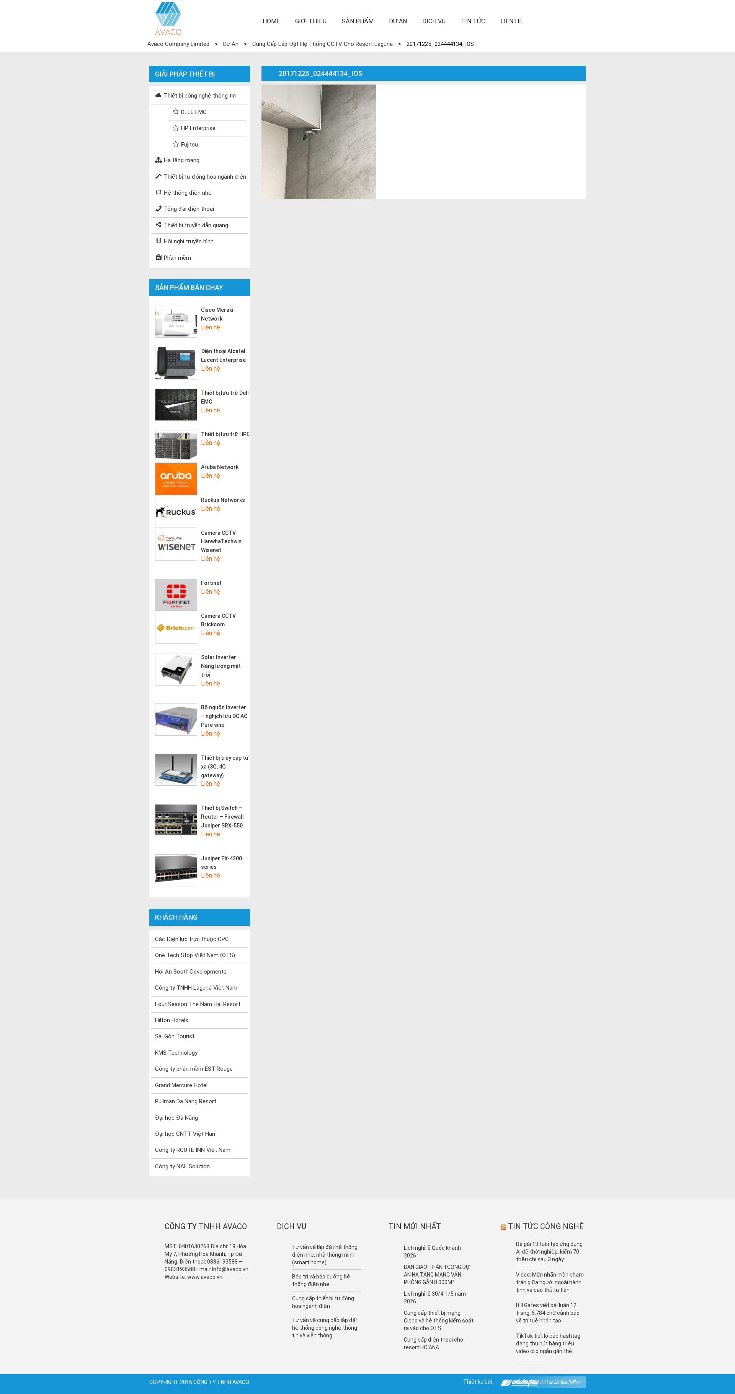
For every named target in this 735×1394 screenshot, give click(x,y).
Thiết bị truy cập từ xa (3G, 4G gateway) (224, 766)
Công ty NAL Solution (182, 1166)
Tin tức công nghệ (546, 1226)
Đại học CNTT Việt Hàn (185, 1133)
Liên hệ (511, 21)
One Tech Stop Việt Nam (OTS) (195, 955)
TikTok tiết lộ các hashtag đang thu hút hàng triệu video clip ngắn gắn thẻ (548, 1343)
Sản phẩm (358, 21)
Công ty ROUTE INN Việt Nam (192, 1149)
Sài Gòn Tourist (174, 1036)
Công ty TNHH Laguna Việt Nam (196, 987)
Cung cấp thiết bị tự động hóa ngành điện (323, 1302)
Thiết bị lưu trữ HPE (225, 434)
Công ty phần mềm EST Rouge (194, 1068)
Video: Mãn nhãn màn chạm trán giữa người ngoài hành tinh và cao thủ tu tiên (550, 1282)
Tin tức (473, 21)
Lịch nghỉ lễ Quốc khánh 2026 (432, 1252)
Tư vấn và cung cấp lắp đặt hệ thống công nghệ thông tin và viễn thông (325, 1328)
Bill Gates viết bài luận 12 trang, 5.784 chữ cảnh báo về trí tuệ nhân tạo (548, 1313)
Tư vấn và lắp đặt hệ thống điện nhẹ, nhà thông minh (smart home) (325, 1254)
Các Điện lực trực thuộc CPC (192, 939)
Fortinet (211, 583)
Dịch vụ (434, 21)
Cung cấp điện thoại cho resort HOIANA (433, 1343)
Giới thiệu (311, 21)
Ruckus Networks (223, 500)
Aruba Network (219, 467)
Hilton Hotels (171, 1020)
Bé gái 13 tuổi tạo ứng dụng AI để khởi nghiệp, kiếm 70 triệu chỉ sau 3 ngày (549, 1251)
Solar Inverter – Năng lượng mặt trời (221, 666)
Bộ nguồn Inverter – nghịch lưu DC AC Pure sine (224, 716)
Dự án (398, 21)
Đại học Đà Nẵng (176, 1117)
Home (271, 21)
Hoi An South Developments (191, 971)
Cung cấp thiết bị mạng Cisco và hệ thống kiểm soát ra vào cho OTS (439, 1320)
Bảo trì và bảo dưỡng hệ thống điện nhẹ (321, 1280)
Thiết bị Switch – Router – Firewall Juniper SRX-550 (222, 817)
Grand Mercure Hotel (181, 1085)
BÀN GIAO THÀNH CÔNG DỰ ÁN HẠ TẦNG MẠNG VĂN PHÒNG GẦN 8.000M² (437, 1274)
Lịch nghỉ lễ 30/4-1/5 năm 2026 (435, 1297)
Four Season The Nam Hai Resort (197, 1004)
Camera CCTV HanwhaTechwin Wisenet (221, 542)
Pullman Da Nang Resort (185, 1101)
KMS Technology (176, 1052)
